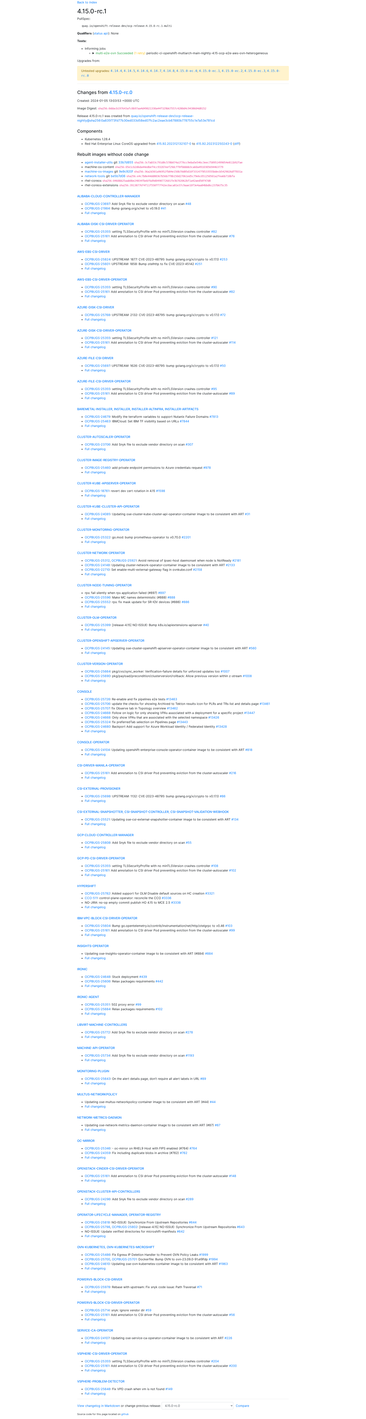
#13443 (182, 722)
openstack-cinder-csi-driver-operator (110, 1168)
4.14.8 (169, 71)
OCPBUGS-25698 (97, 796)
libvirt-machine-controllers (102, 1025)
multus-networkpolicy (97, 1094)
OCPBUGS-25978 (97, 1287)
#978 (207, 468)
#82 (214, 231)
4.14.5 (129, 71)
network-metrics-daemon (99, 1117)
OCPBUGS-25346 (97, 1148)
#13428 (221, 726)
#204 (215, 1361)
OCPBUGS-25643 (97, 1079)
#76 (232, 236)
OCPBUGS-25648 (97, 1389)
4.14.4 (116, 71)
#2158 (197, 569)
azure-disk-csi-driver (95, 307)
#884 (209, 953)
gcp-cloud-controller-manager (105, 835)
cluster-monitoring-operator (103, 530)
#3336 (166, 898)
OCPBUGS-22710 (97, 569)
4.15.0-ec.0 (186, 71)
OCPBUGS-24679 (97, 417)
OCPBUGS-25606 (97, 981)
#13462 (172, 708)
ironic (82, 969)
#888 (171, 597)
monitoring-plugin (93, 1071)
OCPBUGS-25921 (124, 560)
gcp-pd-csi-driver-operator (101, 858)
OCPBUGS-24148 (97, 565)
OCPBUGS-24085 (97, 514)
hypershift (86, 886)
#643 (241, 1227)
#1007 (225, 671)
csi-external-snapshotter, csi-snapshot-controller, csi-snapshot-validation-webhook (153, 812)
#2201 (186, 537)
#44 (213, 1102)
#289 (189, 1199)
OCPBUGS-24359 (97, 1153)
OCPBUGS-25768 (97, 315)
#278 (189, 1032)
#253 (223, 259)
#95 (214, 389)
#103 (228, 926)
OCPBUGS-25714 (97, 1310)
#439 (143, 977)
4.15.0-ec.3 (254, 71)
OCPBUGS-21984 (97, 208)
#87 (217, 1125)
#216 (232, 773)
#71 (199, 1287)
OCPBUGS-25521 (97, 819)
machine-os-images (99, 171)
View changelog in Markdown (98, 1406)
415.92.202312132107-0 (174, 144)
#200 (233, 1366)
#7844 (184, 421)
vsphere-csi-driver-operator (102, 1353)
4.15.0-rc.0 (120, 92)
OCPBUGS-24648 (97, 977)
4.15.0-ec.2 (232, 71)
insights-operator (93, 946)
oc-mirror (86, 1141)
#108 (214, 866)
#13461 (265, 704)
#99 (232, 930)
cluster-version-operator (100, 664)
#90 (214, 287)
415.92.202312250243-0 (214, 144)
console (84, 691)
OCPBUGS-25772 (97, 1032)
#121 (214, 338)
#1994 (213, 1259)
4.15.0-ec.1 (209, 71)
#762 (183, 1153)
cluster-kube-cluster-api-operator (108, 506)
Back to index (87, 2)
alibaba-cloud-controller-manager (108, 196)
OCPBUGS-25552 (97, 602)
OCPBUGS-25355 (97, 231)
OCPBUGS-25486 (97, 1255)
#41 (163, 208)
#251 (198, 264)
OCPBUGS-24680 (97, 726)
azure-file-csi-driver (95, 358)
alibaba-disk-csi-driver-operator (105, 224)
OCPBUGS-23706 (97, 444)
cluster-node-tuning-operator (104, 585)
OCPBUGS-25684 (97, 1009)
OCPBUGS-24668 (97, 713)
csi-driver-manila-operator (101, 765)
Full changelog (95, 213)
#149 (169, 1389)
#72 (223, 315)
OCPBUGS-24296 (97, 1199)
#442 (159, 981)
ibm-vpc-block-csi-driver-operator (107, 918)
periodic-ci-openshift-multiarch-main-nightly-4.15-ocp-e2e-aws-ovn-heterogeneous (182, 53)
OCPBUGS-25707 (97, 708)
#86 (223, 796)
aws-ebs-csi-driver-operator (102, 279)
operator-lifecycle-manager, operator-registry (119, 1215)
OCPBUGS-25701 (124, 1259)
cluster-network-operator (101, 553)
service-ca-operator (95, 1330)
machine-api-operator (96, 1048)
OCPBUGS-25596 (97, 597)
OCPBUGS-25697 (97, 366)
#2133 (230, 565)
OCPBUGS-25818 (97, 1222)
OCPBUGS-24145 (97, 648)
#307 (189, 444)
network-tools (95, 176)
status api (101, 33)
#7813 (213, 417)
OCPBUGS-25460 (97, 468)
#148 (232, 1176)
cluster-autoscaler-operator (103, 437)
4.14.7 (155, 71)
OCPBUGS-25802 (124, 1227)
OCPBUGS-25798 (97, 1227)
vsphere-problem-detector (100, 1381)
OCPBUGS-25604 (97, 926)
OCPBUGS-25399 (97, 625)
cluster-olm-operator (96, 617)
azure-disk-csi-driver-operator (104, 330)
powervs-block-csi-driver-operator (108, 1302)
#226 (228, 1338)
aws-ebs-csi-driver (93, 252)
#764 (193, 1148)
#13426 (213, 717)
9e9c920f (126, 171)
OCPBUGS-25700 (97, 1259)
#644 (193, 1222)
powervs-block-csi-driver (99, 1279)
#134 (234, 819)
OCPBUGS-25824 (97, 259)
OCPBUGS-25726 (97, 699)
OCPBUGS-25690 (97, 676)
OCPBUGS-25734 (97, 1055)
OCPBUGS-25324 (97, 722)
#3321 (209, 893)
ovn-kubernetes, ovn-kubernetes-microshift (115, 1247)
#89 (232, 393)
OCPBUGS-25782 (97, 893)
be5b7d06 (118, 176)
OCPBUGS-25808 (97, 842)
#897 (162, 593)
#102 (232, 870)
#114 (232, 342)
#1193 (190, 1055)
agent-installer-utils (99, 162)
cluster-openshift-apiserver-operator (110, 640)
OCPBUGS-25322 (97, 537)
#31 (247, 514)
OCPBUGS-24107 (97, 1338)
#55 (189, 842)
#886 (185, 602)
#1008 (247, 676)
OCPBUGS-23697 (97, 204)
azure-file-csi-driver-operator (104, 381)
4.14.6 (142, 71)
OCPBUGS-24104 (97, 750)
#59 (148, 1310)
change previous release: (143, 1406)
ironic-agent (88, 997)
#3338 (176, 902)
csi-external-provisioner (98, 788)
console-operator (93, 742)
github (125, 1414)
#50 (223, 366)
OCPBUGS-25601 (97, 264)
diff (236, 144)
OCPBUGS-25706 (97, 704)
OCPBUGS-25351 (97, 1004)
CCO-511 (91, 898)
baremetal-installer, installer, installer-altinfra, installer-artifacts (137, 409)
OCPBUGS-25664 (97, 671)
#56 (232, 1315)
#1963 (223, 1264)
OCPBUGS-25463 (97, 421)
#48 (188, 204)
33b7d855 (125, 162)
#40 (206, 625)
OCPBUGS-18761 (97, 491)
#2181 (236, 560)
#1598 (160, 491)
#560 (252, 648)
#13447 (249, 713)
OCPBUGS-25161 (97, 236)
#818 (248, 750)
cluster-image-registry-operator (106, 460)
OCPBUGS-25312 (97, 560)
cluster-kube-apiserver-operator (106, 483)
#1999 (203, 1255)
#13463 (171, 699)
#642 (181, 1231)
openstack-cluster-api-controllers (108, 1191)
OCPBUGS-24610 (97, 1264)
